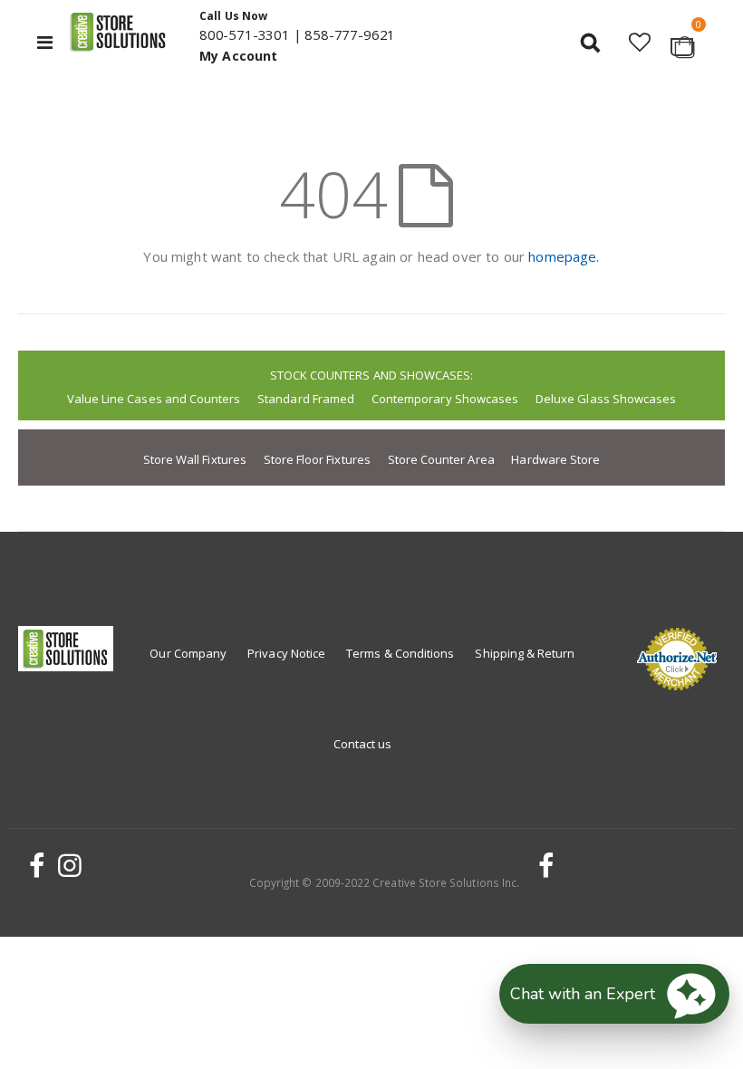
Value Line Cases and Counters (154, 398)
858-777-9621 (349, 34)
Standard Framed (305, 398)
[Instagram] (67, 865)
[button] (639, 42)
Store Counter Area (441, 459)
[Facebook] (34, 865)
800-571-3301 (244, 34)
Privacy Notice (286, 653)
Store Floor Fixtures (317, 459)
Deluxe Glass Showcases (606, 398)
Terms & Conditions (400, 653)
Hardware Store (555, 459)
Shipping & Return (524, 653)
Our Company (188, 653)
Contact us (362, 744)
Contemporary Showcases (445, 398)
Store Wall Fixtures (194, 459)
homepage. (563, 256)
